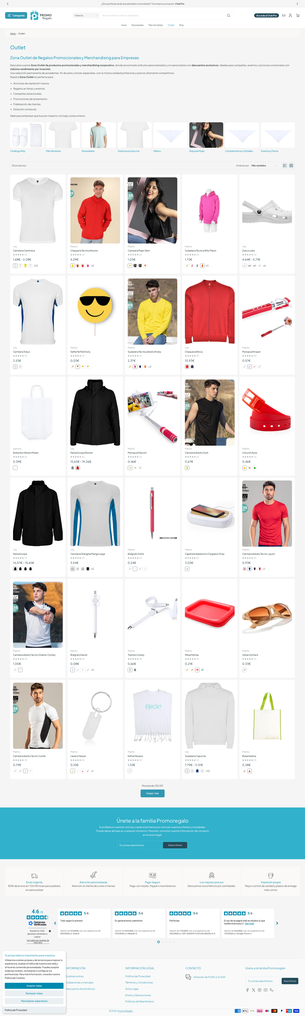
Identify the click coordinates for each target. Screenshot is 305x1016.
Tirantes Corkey (136, 654)
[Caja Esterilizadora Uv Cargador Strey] (210, 513)
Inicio (13, 33)
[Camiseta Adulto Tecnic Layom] (267, 513)
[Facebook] (247, 990)
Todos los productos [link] (128, 151)
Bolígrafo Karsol (78, 654)
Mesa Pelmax (192, 654)
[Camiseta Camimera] (38, 210)
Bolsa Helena (249, 756)
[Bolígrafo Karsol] (95, 615)
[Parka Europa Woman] (95, 412)
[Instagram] (259, 990)
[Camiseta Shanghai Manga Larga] (95, 513)
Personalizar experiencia (34, 1001)
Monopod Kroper (251, 351)
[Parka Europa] (38, 513)
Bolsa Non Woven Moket (26, 452)
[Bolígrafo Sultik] (152, 513)
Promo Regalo (125, 1010)
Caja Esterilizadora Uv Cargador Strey (204, 553)
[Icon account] (290, 15)
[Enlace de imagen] (27, 138)
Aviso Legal (132, 988)
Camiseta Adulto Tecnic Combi (29, 756)
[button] (16, 15)
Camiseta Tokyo (21, 351)
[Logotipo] (41, 15)
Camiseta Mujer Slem (139, 250)
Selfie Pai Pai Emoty (80, 351)
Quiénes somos (74, 976)
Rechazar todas (34, 993)
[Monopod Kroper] (267, 311)
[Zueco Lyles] (267, 210)
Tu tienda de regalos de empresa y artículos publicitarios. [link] (153, 3)
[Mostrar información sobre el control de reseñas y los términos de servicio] (50, 931)
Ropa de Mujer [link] (197, 151)
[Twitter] (253, 990)
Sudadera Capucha (195, 756)
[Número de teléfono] (272, 990)
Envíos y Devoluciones (138, 995)
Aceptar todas (34, 985)
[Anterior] (7, 3)
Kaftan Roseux (135, 756)
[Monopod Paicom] (152, 412)
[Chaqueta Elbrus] (210, 311)
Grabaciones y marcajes (79, 982)
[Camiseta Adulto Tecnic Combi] (38, 716)
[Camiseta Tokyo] (38, 311)
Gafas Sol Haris (250, 654)
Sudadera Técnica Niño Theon (200, 250)
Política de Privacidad (16, 1010)
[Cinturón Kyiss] (267, 412)
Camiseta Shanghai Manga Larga (87, 553)
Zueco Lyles (248, 250)
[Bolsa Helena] (267, 716)
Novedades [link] (88, 151)
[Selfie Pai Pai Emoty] (95, 311)
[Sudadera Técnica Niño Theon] (210, 210)
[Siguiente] (297, 3)
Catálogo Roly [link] (17, 151)
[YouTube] (266, 990)
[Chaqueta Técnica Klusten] (95, 210)
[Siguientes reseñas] (277, 923)
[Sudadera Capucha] (210, 716)
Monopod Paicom (137, 452)
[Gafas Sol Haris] (267, 615)
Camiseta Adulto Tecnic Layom (258, 553)
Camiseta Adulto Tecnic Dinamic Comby (34, 654)
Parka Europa (20, 553)
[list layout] (285, 165)
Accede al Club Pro (266, 15)
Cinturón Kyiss (249, 452)
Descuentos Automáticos (80, 988)
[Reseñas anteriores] (55, 923)
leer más (249, 923)
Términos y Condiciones (139, 982)
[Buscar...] (228, 15)
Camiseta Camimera (24, 250)
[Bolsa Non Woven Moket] (38, 412)
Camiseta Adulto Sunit (196, 452)
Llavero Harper (78, 756)
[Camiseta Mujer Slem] (152, 210)
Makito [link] (157, 151)
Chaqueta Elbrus (194, 351)
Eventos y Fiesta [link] (269, 151)
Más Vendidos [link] (53, 151)
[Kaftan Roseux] (152, 716)
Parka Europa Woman (81, 452)
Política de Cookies (15, 977)
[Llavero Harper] (95, 716)
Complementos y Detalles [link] (239, 151)
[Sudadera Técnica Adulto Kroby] (152, 311)
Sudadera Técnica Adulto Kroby (144, 351)
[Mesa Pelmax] (210, 615)
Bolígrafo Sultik (136, 553)
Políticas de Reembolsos (139, 1001)
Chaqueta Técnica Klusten (84, 250)
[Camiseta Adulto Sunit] (210, 412)
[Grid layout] (291, 165)
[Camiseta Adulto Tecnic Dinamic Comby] (38, 615)
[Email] (283, 15)
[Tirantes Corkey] (152, 615)
